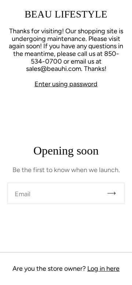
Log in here (103, 269)
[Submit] (115, 193)
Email (22, 194)
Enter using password (66, 84)
